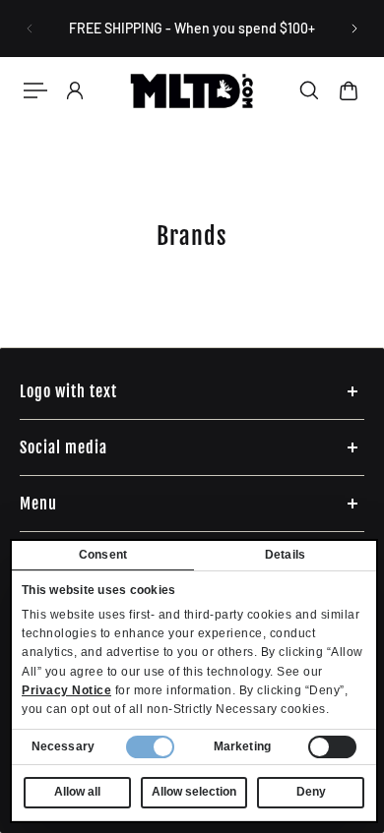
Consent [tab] (103, 555)
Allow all (77, 792)
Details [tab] (285, 555)
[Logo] (192, 90)
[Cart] (348, 90)
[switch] (332, 747)
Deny (311, 792)
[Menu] (35, 90)
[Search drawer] (309, 90)
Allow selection (194, 792)
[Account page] (75, 90)
